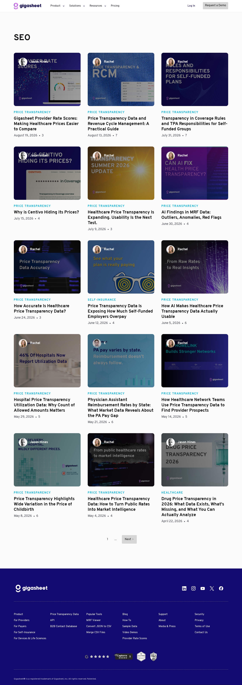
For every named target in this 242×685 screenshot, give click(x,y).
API (52, 620)
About (162, 620)
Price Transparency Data (64, 614)
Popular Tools (94, 614)
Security (199, 614)
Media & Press (167, 626)
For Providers (21, 620)
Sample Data (129, 626)
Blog (125, 614)
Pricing (115, 6)
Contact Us (201, 632)
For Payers (20, 626)
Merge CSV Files (95, 632)
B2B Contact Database (63, 626)
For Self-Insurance (24, 632)
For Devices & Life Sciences (30, 638)
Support (163, 614)
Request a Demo (215, 5)
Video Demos (130, 632)
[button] (56, 6)
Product (18, 614)
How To (126, 620)
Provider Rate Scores (134, 638)
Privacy (199, 620)
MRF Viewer (93, 620)
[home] (27, 6)
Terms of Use (202, 626)
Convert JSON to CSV (98, 626)
